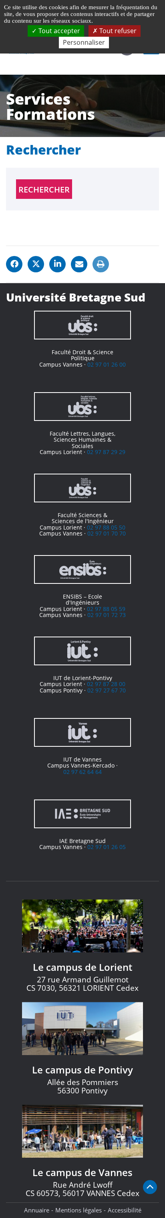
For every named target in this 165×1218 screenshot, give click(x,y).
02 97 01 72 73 (106, 615)
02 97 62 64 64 (82, 772)
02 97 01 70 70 (106, 533)
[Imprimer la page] (101, 264)
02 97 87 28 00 (106, 684)
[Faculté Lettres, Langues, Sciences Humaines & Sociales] (82, 406)
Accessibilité (124, 1210)
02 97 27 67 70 (106, 690)
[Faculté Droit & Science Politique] (82, 325)
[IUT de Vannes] (82, 732)
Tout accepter (58, 30)
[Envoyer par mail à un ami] (79, 264)
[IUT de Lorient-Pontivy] (82, 651)
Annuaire (36, 1210)
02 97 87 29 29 (106, 452)
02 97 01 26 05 (106, 847)
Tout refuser (117, 30)
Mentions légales (78, 1210)
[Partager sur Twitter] (36, 264)
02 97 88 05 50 (106, 527)
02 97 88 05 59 (106, 609)
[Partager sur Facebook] (14, 264)
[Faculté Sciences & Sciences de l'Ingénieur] (82, 488)
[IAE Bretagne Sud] (82, 813)
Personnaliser (84, 42)
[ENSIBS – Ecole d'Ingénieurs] (82, 569)
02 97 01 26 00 (106, 364)
